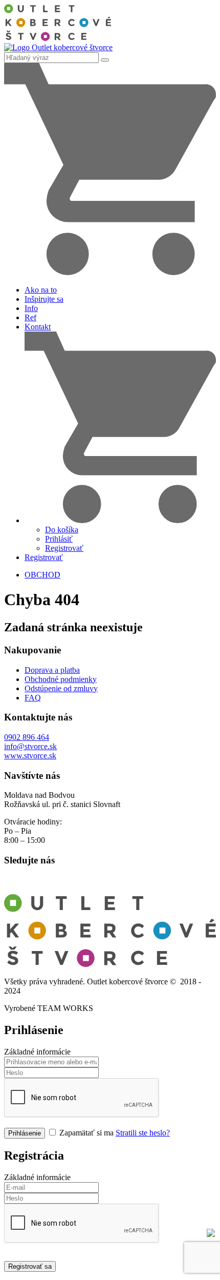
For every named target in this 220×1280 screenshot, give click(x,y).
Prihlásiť (59, 538)
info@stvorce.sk (30, 746)
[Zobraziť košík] (110, 272)
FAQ (33, 697)
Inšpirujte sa (44, 299)
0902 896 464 (26, 737)
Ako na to (41, 289)
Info (31, 308)
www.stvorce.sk (30, 755)
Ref (30, 317)
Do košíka (61, 529)
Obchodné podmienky (61, 679)
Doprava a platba (52, 670)
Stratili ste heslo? (143, 1132)
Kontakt (38, 326)
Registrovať (64, 548)
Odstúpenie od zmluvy (61, 688)
